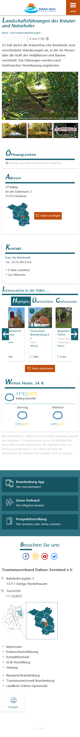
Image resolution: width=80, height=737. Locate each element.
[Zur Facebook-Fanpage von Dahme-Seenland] (26, 557)
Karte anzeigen (50, 215)
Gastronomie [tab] (66, 301)
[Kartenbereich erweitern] (74, 305)
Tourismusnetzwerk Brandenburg (30, 681)
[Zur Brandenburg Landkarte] (30, 622)
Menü (73, 11)
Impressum (14, 647)
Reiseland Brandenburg (23, 675)
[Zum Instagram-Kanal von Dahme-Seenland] (35, 557)
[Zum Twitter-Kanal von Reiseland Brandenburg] (54, 557)
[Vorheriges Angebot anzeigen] (5, 334)
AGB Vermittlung (18, 662)
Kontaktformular (17, 657)
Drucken (13, 707)
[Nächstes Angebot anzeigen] (74, 334)
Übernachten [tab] (42, 301)
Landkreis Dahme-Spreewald (26, 686)
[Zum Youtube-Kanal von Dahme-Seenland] (44, 557)
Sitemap (12, 668)
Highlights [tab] (21, 301)
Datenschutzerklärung (22, 652)
